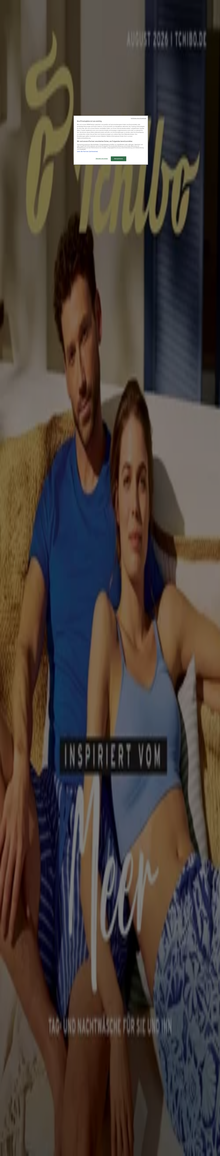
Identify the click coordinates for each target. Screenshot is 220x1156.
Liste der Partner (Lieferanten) (87, 151)
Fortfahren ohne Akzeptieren (138, 118)
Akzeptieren (118, 158)
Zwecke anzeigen (102, 158)
